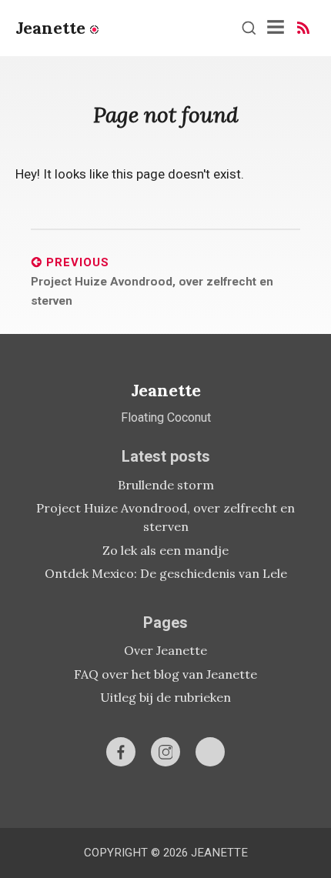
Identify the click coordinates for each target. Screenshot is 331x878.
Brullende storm (166, 484)
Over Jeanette (165, 650)
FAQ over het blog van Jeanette (165, 674)
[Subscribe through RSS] (303, 27)
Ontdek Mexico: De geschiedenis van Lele (166, 573)
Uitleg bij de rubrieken (165, 697)
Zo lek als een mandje (165, 550)
